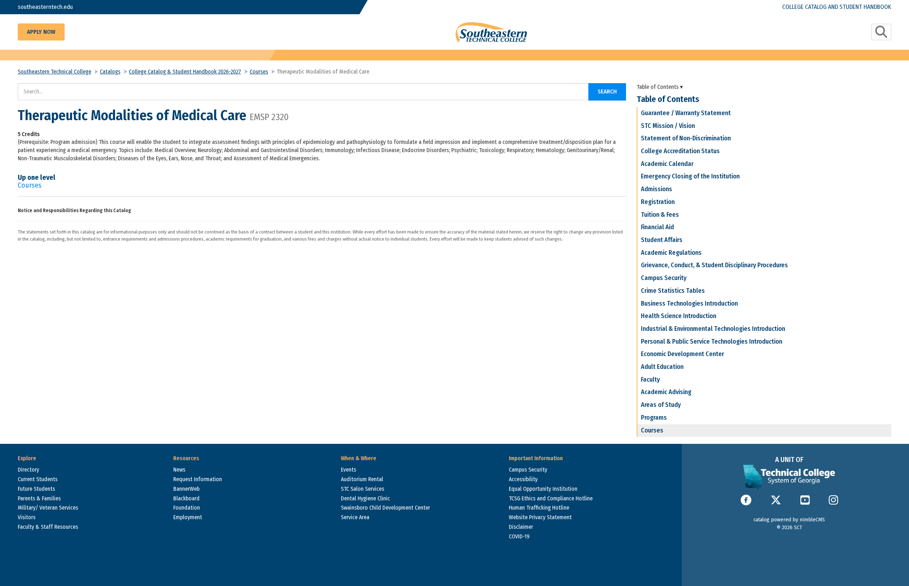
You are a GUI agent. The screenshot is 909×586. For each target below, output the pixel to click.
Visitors (27, 517)
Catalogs (110, 71)
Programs (654, 417)
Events (348, 469)
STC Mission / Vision (668, 126)
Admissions (656, 189)
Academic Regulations (671, 253)
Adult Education (662, 367)
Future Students (36, 488)
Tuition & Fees (660, 215)
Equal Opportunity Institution (543, 488)
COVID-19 (519, 536)
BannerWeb (186, 488)
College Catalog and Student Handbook (836, 7)
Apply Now (41, 32)
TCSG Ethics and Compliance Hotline (551, 498)
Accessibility (523, 479)
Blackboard (186, 498)
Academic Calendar (667, 164)
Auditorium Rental (362, 479)
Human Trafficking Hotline (539, 507)
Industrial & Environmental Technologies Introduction (713, 329)
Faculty (650, 379)
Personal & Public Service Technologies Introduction (711, 341)
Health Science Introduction (678, 316)
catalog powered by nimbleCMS (789, 519)
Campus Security (663, 278)
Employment (187, 517)
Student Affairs (661, 240)
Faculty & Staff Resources (48, 526)
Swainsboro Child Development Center (385, 507)
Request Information (197, 479)
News (179, 469)
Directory (28, 469)
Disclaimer (521, 526)
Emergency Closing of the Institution (690, 176)
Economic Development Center (682, 354)
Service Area (355, 517)
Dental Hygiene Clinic (365, 498)
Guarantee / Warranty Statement (686, 113)
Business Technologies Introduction (689, 303)
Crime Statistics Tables (673, 291)
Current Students (38, 479)
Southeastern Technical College (54, 71)
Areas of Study (661, 405)
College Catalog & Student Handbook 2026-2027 (185, 71)
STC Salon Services (362, 488)
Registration (658, 202)
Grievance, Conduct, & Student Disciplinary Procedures (714, 265)
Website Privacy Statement (540, 517)
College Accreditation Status (680, 151)
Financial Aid (657, 227)
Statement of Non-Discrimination (686, 138)
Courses (259, 71)
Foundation (186, 507)
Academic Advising (666, 392)
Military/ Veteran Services (48, 507)
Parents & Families (39, 498)
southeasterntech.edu (45, 7)
